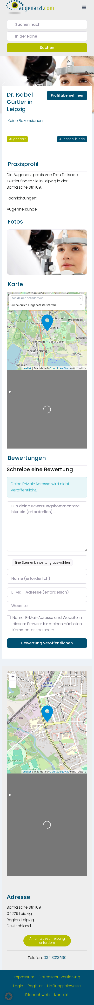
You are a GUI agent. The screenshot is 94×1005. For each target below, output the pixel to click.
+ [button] (12, 677)
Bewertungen (27, 458)
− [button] (12, 684)
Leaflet (27, 368)
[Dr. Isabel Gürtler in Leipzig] (47, 322)
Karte (15, 284)
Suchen (54, 47)
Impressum (24, 977)
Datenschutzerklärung (59, 977)
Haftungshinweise (64, 986)
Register (35, 986)
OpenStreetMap (59, 368)
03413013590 (55, 957)
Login (18, 986)
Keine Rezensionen (25, 120)
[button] (8, 996)
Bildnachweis (37, 995)
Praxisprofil (23, 164)
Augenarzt (17, 139)
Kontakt (61, 995)
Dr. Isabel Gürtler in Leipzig (20, 102)
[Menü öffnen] (83, 7)
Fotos (15, 221)
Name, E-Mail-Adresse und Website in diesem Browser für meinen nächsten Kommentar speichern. (47, 624)
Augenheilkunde (72, 139)
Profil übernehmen (67, 95)
